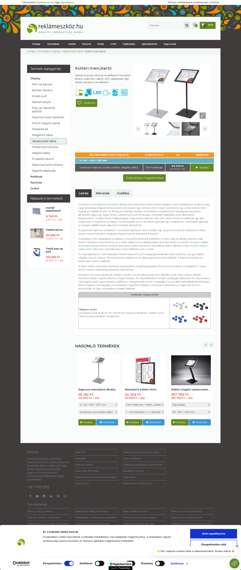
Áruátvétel (129, 477)
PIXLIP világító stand (46, 123)
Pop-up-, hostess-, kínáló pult (43, 517)
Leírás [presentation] (84, 193)
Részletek (108, 422)
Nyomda (36, 182)
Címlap (36, 44)
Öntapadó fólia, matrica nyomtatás (191, 523)
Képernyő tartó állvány (47, 164)
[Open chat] (234, 563)
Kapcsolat (170, 44)
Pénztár (215, 2)
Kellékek (36, 176)
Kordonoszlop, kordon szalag (139, 517)
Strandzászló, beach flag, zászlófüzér (48, 523)
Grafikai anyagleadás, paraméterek (142, 464)
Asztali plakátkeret (53, 209)
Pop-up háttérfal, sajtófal (44, 109)
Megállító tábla (42, 135)
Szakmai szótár (84, 464)
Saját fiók (80, 452)
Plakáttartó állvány (45, 147)
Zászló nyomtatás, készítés (186, 517)
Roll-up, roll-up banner (39, 511)
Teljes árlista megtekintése (144, 178)
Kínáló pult (39, 96)
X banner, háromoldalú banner (92, 523)
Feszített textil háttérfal (48, 117)
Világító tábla (41, 153)
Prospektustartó (43, 158)
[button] (195, 25)
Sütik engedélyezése (213, 533)
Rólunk (86, 44)
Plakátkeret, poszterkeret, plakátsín (95, 517)
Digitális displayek (44, 170)
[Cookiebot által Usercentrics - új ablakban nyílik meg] (21, 563)
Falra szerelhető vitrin (135, 511)
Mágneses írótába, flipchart (138, 523)
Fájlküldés (129, 44)
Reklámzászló (41, 102)
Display (56, 51)
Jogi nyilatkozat (132, 458)
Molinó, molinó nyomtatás (186, 511)
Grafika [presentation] (123, 193)
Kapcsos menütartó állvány (97, 389)
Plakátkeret (40, 129)
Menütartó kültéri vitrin (140, 389)
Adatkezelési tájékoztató (137, 483)
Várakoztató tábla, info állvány (92, 511)
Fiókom (172, 2)
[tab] (83, 193)
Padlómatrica (54, 229)
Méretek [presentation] (103, 193)
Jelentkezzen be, (45, 2)
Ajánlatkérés (149, 44)
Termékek (53, 44)
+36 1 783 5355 (38, 487)
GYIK (113, 44)
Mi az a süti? (82, 483)
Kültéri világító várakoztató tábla (191, 389)
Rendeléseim (185, 2)
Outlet (72, 44)
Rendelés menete (133, 470)
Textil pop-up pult (54, 250)
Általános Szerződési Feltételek (141, 452)
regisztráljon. (67, 2)
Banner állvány (42, 90)
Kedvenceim (201, 2)
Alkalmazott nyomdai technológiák (95, 477)
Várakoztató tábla (72, 51)
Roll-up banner (42, 84)
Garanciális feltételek (87, 470)
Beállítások (177, 563)
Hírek (101, 44)
